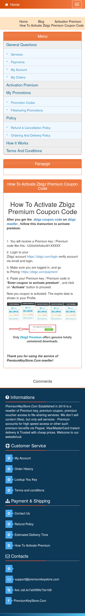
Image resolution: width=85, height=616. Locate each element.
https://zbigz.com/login (42, 256)
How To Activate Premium (32, 545)
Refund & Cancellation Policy (31, 127)
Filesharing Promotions (27, 110)
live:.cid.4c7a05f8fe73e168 (33, 590)
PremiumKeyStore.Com (21, 406)
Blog (41, 21)
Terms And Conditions (24, 150)
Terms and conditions (29, 490)
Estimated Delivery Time (31, 534)
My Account (19, 69)
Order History (24, 469)
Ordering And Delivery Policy (30, 135)
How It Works (17, 143)
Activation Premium (68, 21)
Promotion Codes (23, 102)
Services (17, 54)
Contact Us (22, 513)
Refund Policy (24, 524)
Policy (11, 117)
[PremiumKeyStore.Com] (10, 568)
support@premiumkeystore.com (37, 579)
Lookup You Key (26, 479)
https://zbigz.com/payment (39, 271)
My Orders (18, 77)
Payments (18, 62)
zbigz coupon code (48, 219)
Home (23, 21)
